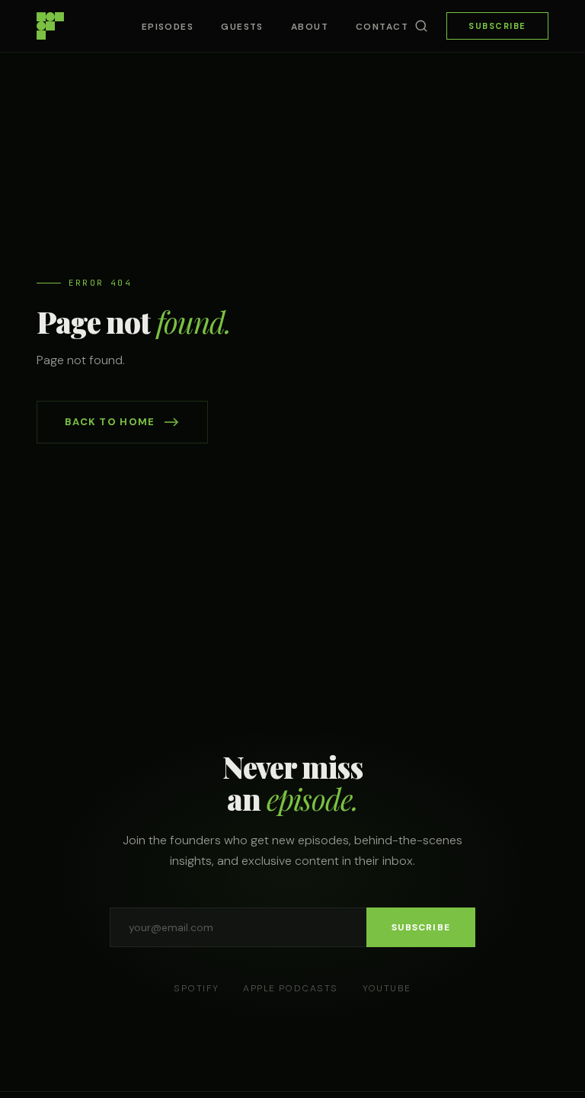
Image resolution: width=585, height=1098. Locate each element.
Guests (242, 27)
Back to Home (110, 421)
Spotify (196, 988)
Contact (382, 27)
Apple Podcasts (290, 988)
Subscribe (497, 26)
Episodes (168, 27)
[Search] (421, 26)
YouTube (387, 988)
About (309, 27)
